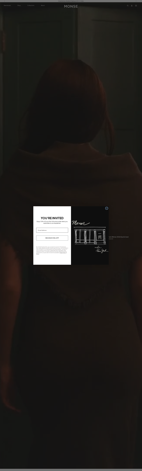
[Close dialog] (106, 208)
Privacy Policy (63, 252)
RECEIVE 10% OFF (52, 238)
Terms (37, 253)
